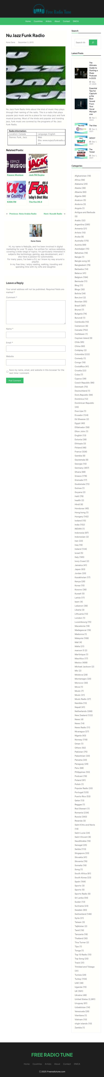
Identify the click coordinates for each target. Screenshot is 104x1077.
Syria (77, 918)
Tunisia (78, 975)
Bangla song (81, 261)
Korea (77, 585)
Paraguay (79, 764)
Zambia (78, 1027)
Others (78, 747)
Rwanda (78, 820)
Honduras (79, 508)
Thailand (79, 938)
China (77, 346)
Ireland (78, 549)
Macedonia (80, 626)
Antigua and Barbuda (85, 212)
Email (9, 342)
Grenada (79, 480)
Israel (77, 553)
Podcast (79, 776)
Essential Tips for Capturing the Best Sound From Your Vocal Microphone (93, 101)
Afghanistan (81, 176)
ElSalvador (80, 427)
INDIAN (78, 528)
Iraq (76, 545)
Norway (78, 739)
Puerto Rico (80, 796)
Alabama (79, 184)
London (78, 618)
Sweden (78, 910)
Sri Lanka (79, 898)
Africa (77, 180)
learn (77, 601)
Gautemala (80, 459)
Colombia (79, 354)
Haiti (77, 496)
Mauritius (79, 658)
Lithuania (79, 614)
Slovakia (79, 857)
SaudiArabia (80, 841)
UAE (77, 983)
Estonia (78, 439)
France (78, 451)
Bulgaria (79, 313)
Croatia (78, 370)
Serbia (78, 849)
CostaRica (80, 366)
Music (78, 691)
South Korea (81, 877)
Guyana (78, 492)
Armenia (79, 228)
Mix (76, 670)
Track (77, 962)
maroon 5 (79, 650)
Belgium (78, 277)
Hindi (77, 504)
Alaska (78, 188)
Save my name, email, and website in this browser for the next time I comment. (36, 371)
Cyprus (78, 378)
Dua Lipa (79, 411)
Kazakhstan (80, 577)
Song (77, 869)
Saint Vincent (81, 837)
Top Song (79, 958)
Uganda (78, 987)
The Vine (93, 125)
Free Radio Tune (52, 1055)
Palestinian (80, 756)
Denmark (79, 386)
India (77, 524)
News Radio (80, 727)
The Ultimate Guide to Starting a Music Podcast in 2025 (93, 70)
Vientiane (79, 1015)
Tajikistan (79, 926)
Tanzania (79, 934)
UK (76, 991)
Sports (78, 885)
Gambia (78, 455)
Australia (79, 240)
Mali (77, 642)
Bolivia (78, 293)
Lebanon (79, 605)
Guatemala (80, 484)
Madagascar (81, 630)
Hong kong (80, 512)
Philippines (80, 772)
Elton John (80, 431)
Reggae (78, 804)
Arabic (78, 220)
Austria (78, 244)
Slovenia (79, 861)
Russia (78, 816)
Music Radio (80, 699)
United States (81, 999)
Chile (77, 342)
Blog (77, 285)
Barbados (79, 269)
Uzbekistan (80, 1007)
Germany (79, 468)
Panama (78, 760)
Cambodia (80, 322)
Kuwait (78, 593)
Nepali (78, 707)
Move (77, 687)
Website (10, 356)
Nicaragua (80, 731)
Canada (78, 330)
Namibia (79, 703)
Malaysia (79, 638)
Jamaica (79, 565)
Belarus (78, 273)
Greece (78, 476)
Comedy (79, 358)
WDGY (92, 138)
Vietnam (79, 1019)
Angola (78, 208)
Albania (78, 192)
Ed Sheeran (80, 419)
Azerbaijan (80, 249)
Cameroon (80, 326)
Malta (77, 646)
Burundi (78, 317)
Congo (78, 362)
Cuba (77, 374)
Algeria (78, 196)
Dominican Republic (84, 403)
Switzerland (80, 914)
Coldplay (79, 350)
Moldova (79, 674)
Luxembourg (81, 622)
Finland (78, 447)
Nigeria (78, 735)
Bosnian (79, 301)
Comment (11, 297)
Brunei (78, 309)
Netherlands (81, 711)
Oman (77, 743)
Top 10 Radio (81, 954)
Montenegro (81, 678)
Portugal (79, 792)
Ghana (78, 472)
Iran (76, 541)
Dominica (79, 399)
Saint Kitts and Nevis (85, 824)
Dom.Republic (81, 395)
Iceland (78, 520)
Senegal (78, 845)
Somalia (78, 865)
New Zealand (81, 715)
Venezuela (80, 1011)
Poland (78, 780)
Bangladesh (80, 265)
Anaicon (79, 200)
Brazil (77, 305)
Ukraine (78, 995)
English (78, 435)
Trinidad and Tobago (85, 966)
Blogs (77, 289)
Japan (78, 569)
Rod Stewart (81, 808)
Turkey (78, 979)
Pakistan (79, 751)
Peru (77, 768)
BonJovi (79, 297)
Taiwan (78, 922)
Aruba (78, 236)
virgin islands (81, 1023)
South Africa (81, 873)
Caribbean (80, 334)
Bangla (78, 257)
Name (9, 329)
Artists (78, 232)
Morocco (79, 683)
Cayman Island (82, 338)
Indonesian (80, 537)
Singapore (80, 853)
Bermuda (79, 281)
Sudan (78, 902)
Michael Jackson (83, 666)
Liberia (78, 610)
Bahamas (79, 253)
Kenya (78, 581)
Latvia (78, 597)
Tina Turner (80, 942)
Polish (78, 784)
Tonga (78, 950)
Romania (79, 812)
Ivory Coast (80, 561)
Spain (77, 881)
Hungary (79, 516)
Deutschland (81, 391)
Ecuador (79, 415)
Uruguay (79, 1003)
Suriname (79, 906)
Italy (77, 557)
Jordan (78, 573)
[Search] (93, 43)
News (77, 719)
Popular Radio (81, 788)
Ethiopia (79, 443)
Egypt (77, 423)
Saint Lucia (80, 833)
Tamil (77, 930)
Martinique (80, 654)
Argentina (79, 224)
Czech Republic (82, 382)
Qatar (77, 800)
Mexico (78, 662)
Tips (77, 946)
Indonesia (79, 532)
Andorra (79, 204)
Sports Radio (81, 893)
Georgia (78, 464)
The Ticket (92, 150)
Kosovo (78, 589)
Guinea (78, 488)
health (78, 500)
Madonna (79, 634)
